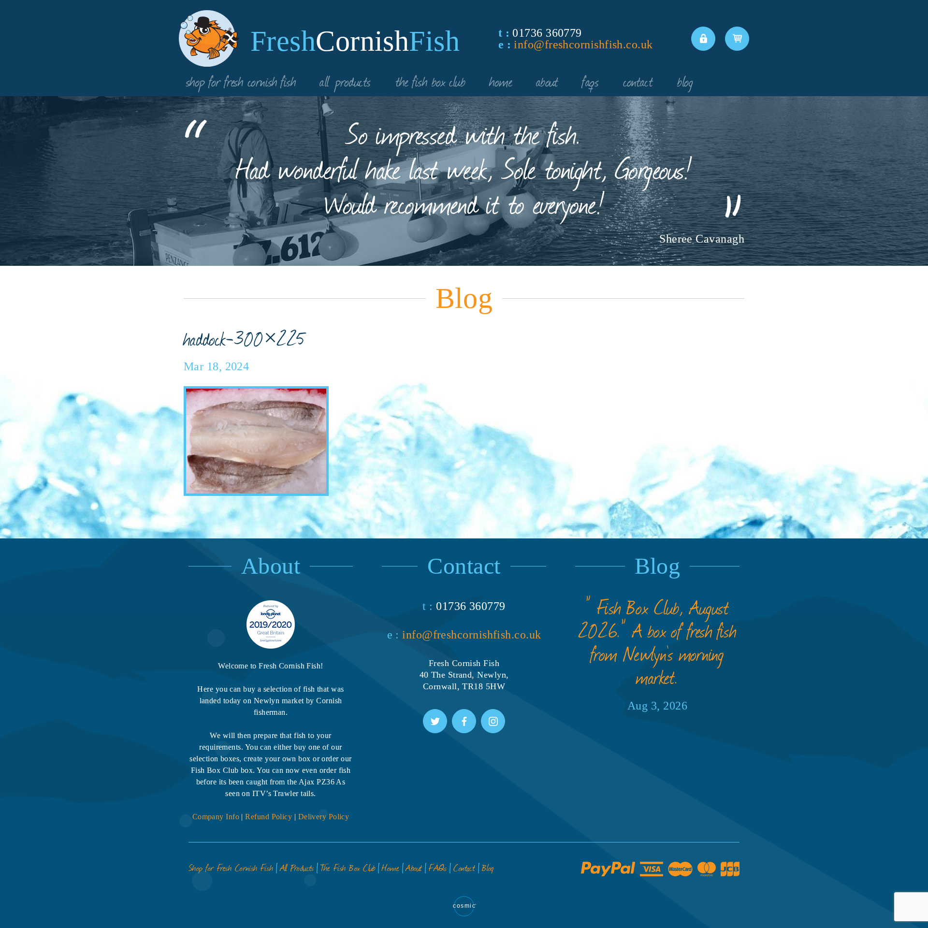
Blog (685, 80)
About (547, 80)
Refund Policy (268, 816)
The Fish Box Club (430, 80)
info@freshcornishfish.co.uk (583, 44)
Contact (638, 80)
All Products (345, 80)
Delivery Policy (323, 816)
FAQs (590, 80)
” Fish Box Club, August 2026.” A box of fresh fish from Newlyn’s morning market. (658, 641)
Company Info (215, 816)
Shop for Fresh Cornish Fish (241, 80)
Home (501, 80)
